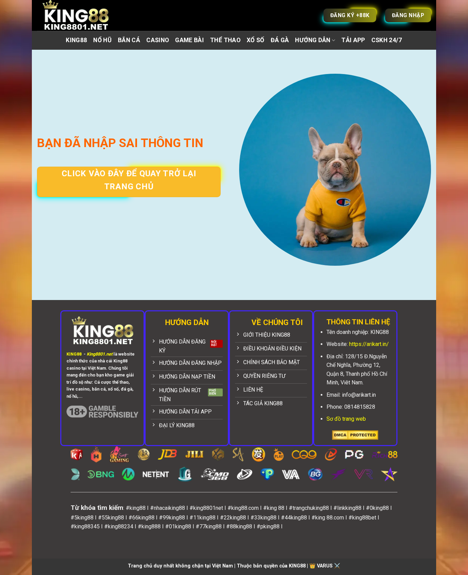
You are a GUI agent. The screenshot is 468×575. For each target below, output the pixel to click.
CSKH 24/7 (386, 40)
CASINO (157, 40)
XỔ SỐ (255, 40)
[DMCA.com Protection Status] (355, 435)
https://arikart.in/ (369, 344)
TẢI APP (353, 40)
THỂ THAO (225, 40)
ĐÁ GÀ (280, 40)
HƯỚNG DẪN (312, 40)
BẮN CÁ (129, 40)
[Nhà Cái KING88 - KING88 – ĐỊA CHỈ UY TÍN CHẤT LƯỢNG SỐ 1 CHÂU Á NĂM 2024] (83, 15)
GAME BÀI (189, 40)
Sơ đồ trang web (346, 419)
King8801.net (99, 354)
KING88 (76, 40)
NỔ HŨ (102, 40)
